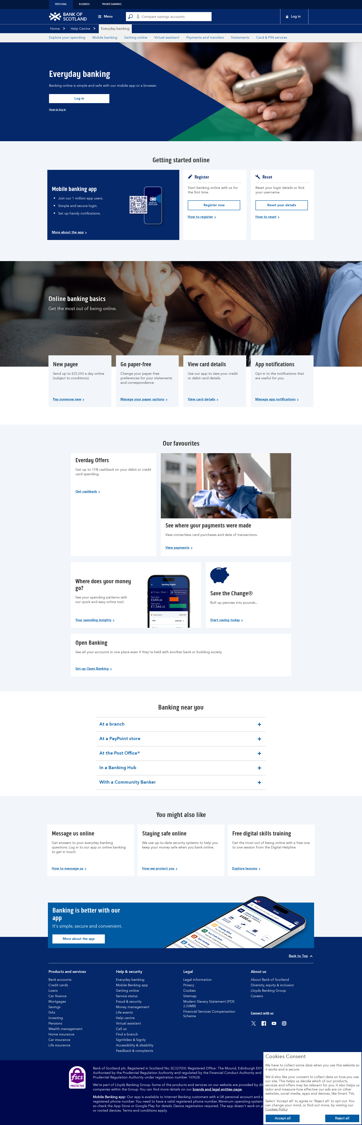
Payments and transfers (205, 37)
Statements (240, 37)
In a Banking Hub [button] (117, 770)
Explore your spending (67, 37)
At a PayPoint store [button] (119, 741)
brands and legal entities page (217, 1089)
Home (55, 29)
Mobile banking (104, 37)
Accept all (283, 1118)
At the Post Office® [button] (119, 756)
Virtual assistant (166, 37)
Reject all (342, 1118)
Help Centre (80, 29)
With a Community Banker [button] (127, 785)
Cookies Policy (276, 1109)
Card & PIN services (271, 37)
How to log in (57, 109)
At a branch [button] (112, 727)
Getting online (135, 37)
